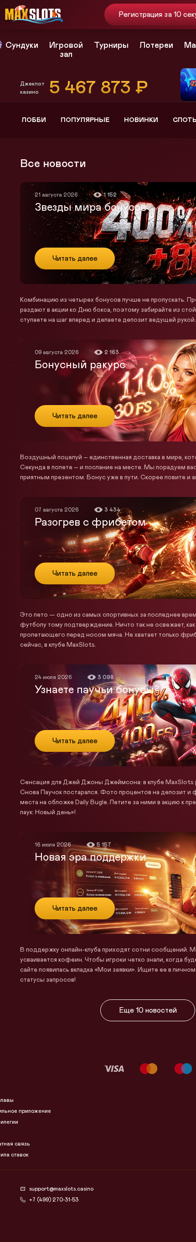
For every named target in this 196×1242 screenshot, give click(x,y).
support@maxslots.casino (61, 1188)
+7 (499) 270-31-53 (53, 1199)
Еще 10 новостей (148, 1010)
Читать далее (75, 258)
